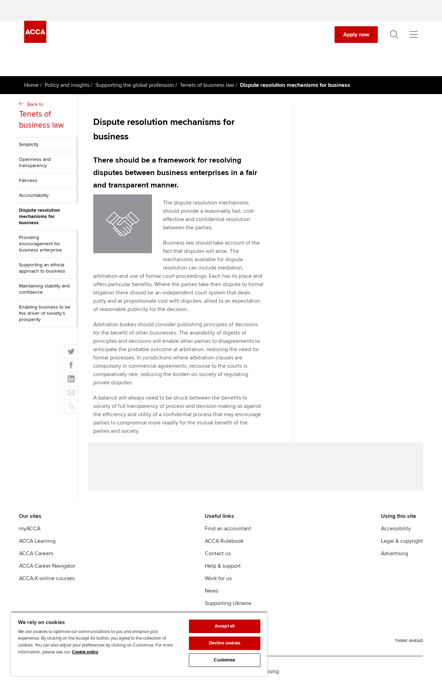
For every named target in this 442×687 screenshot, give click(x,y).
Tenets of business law (207, 85)
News (211, 590)
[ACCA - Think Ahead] (409, 640)
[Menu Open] (413, 34)
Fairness (28, 180)
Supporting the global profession (134, 85)
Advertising (394, 553)
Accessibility (396, 528)
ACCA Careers (36, 553)
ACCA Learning (37, 541)
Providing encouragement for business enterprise (40, 244)
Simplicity (29, 144)
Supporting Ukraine (228, 603)
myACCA (29, 528)
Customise (224, 660)
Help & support (223, 565)
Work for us (218, 578)
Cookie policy (85, 652)
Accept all (224, 626)
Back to (41, 115)
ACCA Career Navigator (47, 565)
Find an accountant (228, 528)
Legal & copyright (402, 541)
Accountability (34, 195)
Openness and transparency (35, 162)
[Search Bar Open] (394, 34)
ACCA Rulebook (224, 541)
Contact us (218, 553)
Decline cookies (224, 643)
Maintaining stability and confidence (44, 289)
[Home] (35, 41)
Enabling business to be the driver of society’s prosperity (44, 313)
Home (31, 85)
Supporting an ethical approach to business (42, 268)
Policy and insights (67, 85)
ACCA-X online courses (47, 578)
